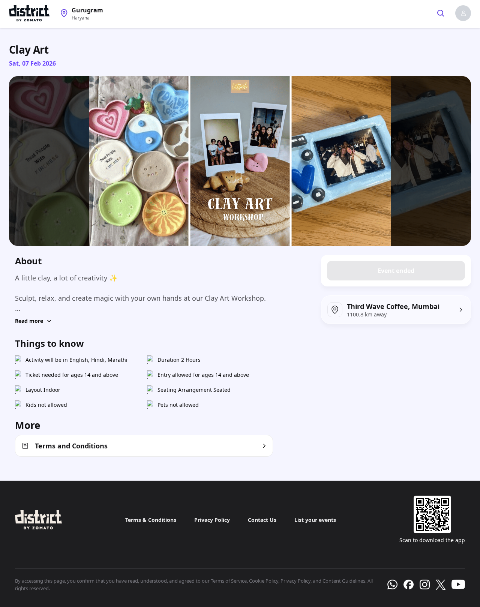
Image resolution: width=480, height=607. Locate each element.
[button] (463, 13)
